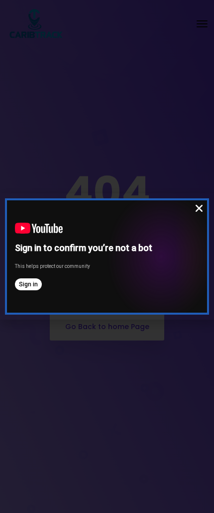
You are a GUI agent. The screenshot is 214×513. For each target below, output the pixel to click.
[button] (199, 208)
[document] (107, 256)
